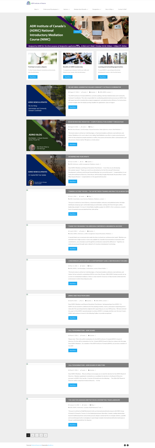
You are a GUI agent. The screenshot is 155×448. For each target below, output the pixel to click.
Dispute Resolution (94, 129)
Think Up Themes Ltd (36, 445)
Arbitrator (75, 164)
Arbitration (80, 407)
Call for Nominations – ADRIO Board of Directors (86, 365)
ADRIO (104, 92)
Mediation (91, 199)
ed (82, 161)
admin (83, 266)
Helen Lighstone (104, 129)
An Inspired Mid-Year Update (78, 156)
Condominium (89, 268)
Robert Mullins (102, 268)
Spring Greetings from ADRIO (79, 295)
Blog (91, 127)
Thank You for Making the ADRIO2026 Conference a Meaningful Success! (95, 226)
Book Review (76, 129)
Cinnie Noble (76, 199)
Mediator (92, 164)
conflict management (84, 164)
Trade (99, 407)
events (85, 92)
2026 (71, 233)
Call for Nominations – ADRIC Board (81, 330)
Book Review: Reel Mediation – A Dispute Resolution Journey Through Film (95, 122)
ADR (101, 92)
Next (45, 435)
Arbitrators (81, 233)
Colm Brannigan (84, 129)
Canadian (86, 407)
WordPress (50, 445)
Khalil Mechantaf (93, 407)
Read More (33, 77)
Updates (93, 92)
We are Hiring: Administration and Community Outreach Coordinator (94, 87)
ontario (109, 92)
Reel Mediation (117, 129)
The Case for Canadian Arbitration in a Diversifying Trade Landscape (94, 400)
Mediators (97, 199)
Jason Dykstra (84, 199)
